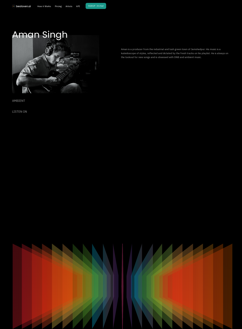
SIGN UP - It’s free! (96, 6)
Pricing (58, 6)
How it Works (44, 6)
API (78, 6)
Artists (69, 6)
